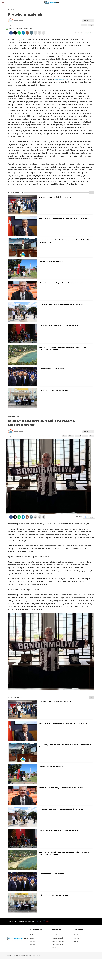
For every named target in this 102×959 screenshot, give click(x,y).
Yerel (91, 436)
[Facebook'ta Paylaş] (11, 33)
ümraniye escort (61, 79)
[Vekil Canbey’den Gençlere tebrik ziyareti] (22, 407)
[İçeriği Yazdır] (31, 33)
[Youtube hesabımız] (47, 921)
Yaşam (85, 436)
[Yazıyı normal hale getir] (43, 33)
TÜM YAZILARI (88, 21)
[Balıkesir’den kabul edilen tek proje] (22, 386)
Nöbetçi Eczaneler (58, 941)
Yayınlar (54, 947)
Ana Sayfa (77, 935)
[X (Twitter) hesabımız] (41, 921)
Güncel (83, 25)
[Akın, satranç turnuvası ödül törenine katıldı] (22, 214)
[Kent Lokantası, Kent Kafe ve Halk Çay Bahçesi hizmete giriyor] (22, 321)
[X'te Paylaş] (15, 33)
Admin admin (19, 21)
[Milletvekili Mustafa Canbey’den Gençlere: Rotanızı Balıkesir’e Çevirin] (22, 235)
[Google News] (89, 32)
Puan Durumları (57, 944)
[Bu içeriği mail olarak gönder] (27, 33)
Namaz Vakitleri (57, 938)
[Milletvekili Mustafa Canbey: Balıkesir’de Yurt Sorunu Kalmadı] (22, 300)
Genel (65, 436)
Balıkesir (32, 935)
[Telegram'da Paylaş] (23, 33)
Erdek (32, 938)
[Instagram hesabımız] (44, 921)
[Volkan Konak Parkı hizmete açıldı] (22, 278)
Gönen (32, 941)
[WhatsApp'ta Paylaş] (19, 33)
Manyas (32, 944)
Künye (76, 941)
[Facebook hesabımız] (37, 921)
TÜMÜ (91, 192)
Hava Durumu (57, 935)
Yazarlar (76, 938)
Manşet (90, 25)
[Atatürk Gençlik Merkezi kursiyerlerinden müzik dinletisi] (22, 343)
